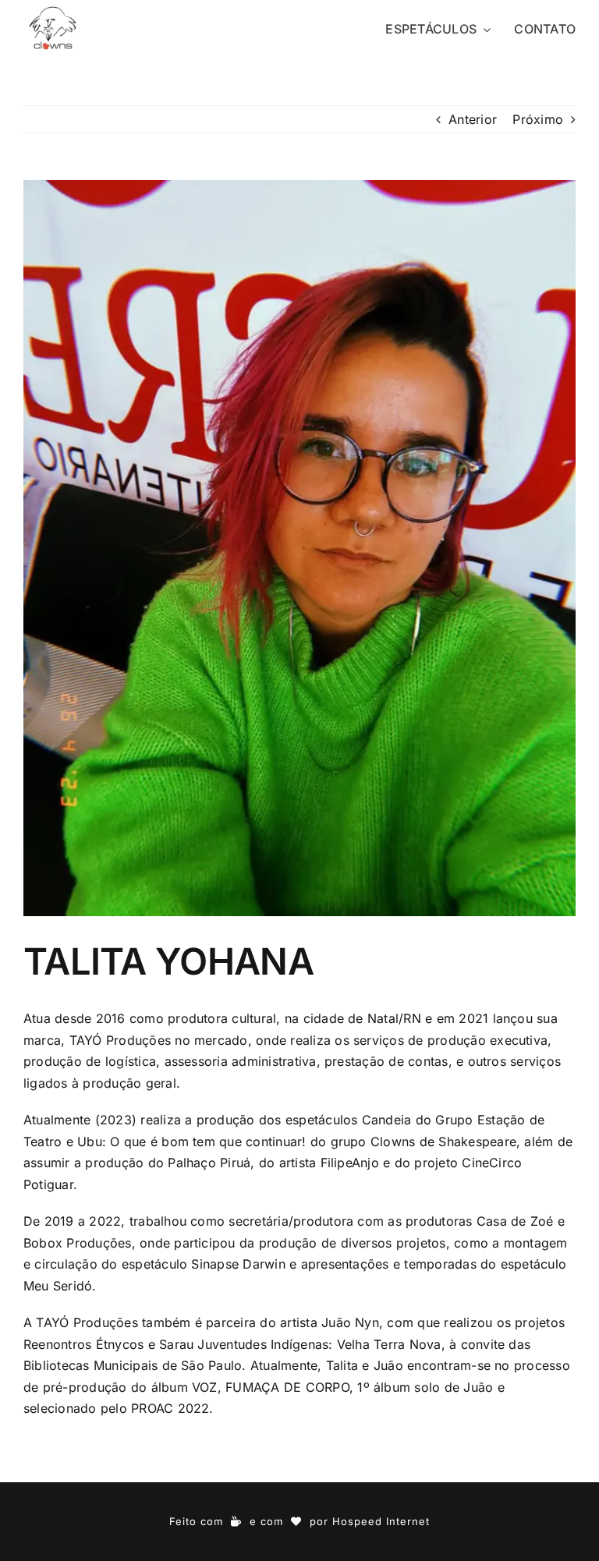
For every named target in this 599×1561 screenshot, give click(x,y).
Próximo (537, 119)
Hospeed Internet (381, 1521)
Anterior (472, 119)
